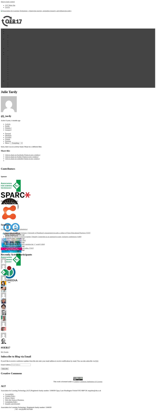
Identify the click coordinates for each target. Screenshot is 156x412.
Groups (8, 130)
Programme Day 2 (15, 37)
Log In (7, 7)
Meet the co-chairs (15, 62)
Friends (8, 128)
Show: (7, 143)
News (7, 48)
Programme (9, 33)
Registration (13, 77)
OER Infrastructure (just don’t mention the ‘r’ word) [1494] (25, 244)
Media (11, 50)
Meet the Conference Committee (20, 64)
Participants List (14, 43)
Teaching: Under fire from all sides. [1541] (19, 248)
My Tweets (4, 352)
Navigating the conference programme (22, 85)
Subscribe (5, 369)
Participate (8, 39)
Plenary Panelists (15, 60)
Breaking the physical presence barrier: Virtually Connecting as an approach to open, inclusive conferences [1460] (43, 237)
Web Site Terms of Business (14, 400)
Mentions (8, 135)
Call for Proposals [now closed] (19, 66)
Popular (15, 229)
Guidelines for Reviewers (17, 73)
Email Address (6, 365)
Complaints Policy (11, 402)
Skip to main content (8, 2)
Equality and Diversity (12, 404)
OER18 (7, 31)
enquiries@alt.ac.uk (7, 409)
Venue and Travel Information (19, 75)
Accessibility (9, 394)
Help (6, 81)
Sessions (8, 141)
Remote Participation (16, 45)
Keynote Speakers (15, 58)
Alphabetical (23, 229)
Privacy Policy (10, 398)
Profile (7, 126)
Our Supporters (10, 52)
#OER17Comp (14, 47)
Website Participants (16, 41)
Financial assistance (15, 69)
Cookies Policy (10, 396)
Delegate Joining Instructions (19, 83)
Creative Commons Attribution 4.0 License (87, 382)
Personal (8, 133)
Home (7, 29)
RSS (96, 361)
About (7, 54)
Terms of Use (13, 79)
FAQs (11, 87)
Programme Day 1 (15, 35)
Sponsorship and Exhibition (18, 68)
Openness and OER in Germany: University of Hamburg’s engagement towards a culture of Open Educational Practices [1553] (47, 233)
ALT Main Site (10, 5)
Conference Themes (16, 56)
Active (9, 229)
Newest (3, 229)
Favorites (8, 137)
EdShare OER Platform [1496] (15, 240)
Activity (8, 124)
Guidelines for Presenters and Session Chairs (24, 71)
